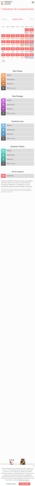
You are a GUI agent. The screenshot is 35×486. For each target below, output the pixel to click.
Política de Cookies (23, 480)
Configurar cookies (11, 483)
